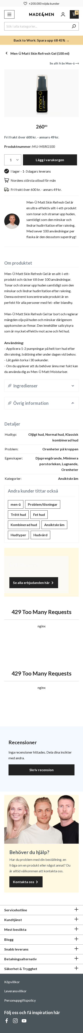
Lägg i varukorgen (50, 160)
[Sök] (74, 26)
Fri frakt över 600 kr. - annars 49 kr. (31, 137)
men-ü (16, 504)
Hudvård (40, 535)
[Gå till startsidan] (41, 14)
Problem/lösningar (42, 504)
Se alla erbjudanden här (31, 583)
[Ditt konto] (63, 14)
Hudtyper (18, 535)
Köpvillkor (12, 982)
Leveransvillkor (15, 991)
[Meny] (9, 14)
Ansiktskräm (54, 525)
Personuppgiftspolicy (20, 1000)
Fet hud (39, 514)
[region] (41, 93)
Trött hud (18, 514)
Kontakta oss (24, 882)
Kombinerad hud (24, 525)
